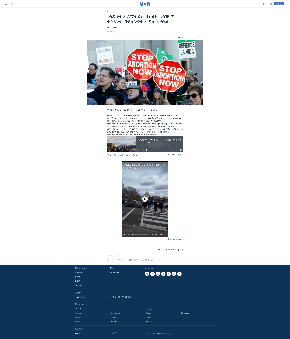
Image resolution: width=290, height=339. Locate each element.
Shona (148, 313)
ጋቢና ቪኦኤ (79, 297)
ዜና (108, 11)
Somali (148, 317)
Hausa (77, 321)
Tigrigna (184, 309)
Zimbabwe (185, 313)
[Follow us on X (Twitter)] (163, 274)
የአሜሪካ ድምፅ (146, 143)
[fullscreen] (165, 234)
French (113, 309)
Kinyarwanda (115, 313)
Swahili (148, 321)
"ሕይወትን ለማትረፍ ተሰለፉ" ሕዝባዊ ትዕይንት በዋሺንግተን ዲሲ (158, 165)
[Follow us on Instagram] (158, 274)
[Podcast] (174, 274)
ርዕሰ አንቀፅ (79, 333)
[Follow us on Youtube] (152, 274)
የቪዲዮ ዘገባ (114, 273)
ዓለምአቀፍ (79, 285)
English (77, 317)
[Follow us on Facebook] (147, 274)
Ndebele (114, 321)
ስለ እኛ (113, 333)
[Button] (180, 37)
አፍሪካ (77, 277)
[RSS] (169, 274)
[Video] (263, 4)
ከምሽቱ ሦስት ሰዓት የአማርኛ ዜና (122, 297)
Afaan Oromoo (80, 309)
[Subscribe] (179, 274)
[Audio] (270, 4)
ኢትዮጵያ (78, 273)
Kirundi (113, 317)
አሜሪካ (77, 281)
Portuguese (150, 309)
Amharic (78, 313)
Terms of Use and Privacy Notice (158, 333)
